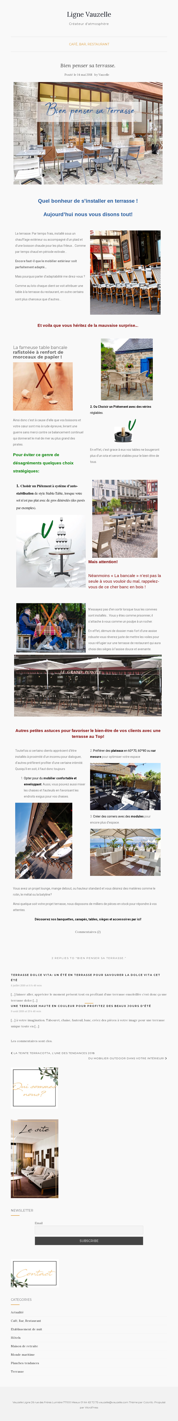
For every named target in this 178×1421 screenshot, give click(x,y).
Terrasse (17, 1371)
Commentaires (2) (88, 932)
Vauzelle (104, 75)
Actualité (17, 1312)
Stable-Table (54, 493)
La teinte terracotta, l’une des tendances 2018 (54, 1053)
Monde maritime (23, 1355)
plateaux (117, 750)
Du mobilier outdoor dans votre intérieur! (126, 1058)
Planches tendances (25, 1363)
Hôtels (16, 1338)
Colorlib (148, 1402)
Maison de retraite (24, 1346)
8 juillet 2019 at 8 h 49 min (26, 985)
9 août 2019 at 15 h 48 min (26, 1011)
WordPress (91, 1407)
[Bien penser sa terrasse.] (88, 133)
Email (39, 1223)
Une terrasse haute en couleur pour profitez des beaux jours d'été (81, 1006)
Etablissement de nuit (26, 1329)
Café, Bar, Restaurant (89, 44)
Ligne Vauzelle (89, 14)
